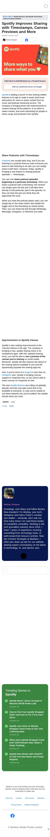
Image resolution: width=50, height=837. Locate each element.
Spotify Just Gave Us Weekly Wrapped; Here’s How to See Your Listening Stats (26, 729)
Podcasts (6, 161)
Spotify (5, 95)
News (10, 16)
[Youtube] (22, 816)
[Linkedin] (7, 556)
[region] (25, 834)
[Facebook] (26, 39)
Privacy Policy (16, 805)
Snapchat (28, 372)
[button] (41, 6)
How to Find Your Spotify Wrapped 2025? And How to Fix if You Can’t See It (26, 715)
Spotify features (17, 385)
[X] (30, 39)
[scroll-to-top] (46, 833)
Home (5, 16)
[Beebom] (9, 6)
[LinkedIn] (22, 39)
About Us (9, 798)
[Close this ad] (48, 829)
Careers (19, 798)
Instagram (6, 375)
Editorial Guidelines (32, 805)
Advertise (40, 798)
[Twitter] (24, 556)
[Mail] (32, 816)
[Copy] (34, 39)
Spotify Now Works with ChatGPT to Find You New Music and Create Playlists (26, 757)
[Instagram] (15, 556)
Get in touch (29, 798)
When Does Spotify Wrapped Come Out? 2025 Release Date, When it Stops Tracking (26, 743)
